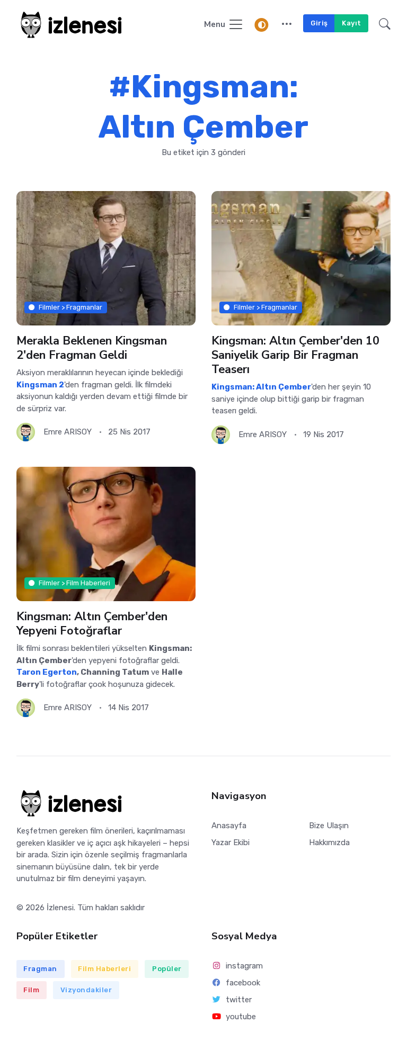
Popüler (167, 969)
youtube (241, 1016)
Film (31, 990)
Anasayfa (228, 825)
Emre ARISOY (67, 432)
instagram (244, 966)
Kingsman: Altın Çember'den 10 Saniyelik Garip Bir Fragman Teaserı (295, 355)
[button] (287, 25)
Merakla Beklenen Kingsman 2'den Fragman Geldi (91, 348)
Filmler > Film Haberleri (74, 583)
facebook (243, 982)
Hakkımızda (329, 842)
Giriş (319, 23)
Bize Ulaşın (329, 825)
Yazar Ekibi (230, 842)
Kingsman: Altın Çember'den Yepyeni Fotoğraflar (91, 624)
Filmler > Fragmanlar (70, 307)
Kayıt (351, 23)
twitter (239, 999)
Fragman (40, 969)
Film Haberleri (104, 969)
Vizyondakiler (86, 990)
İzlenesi (60, 907)
